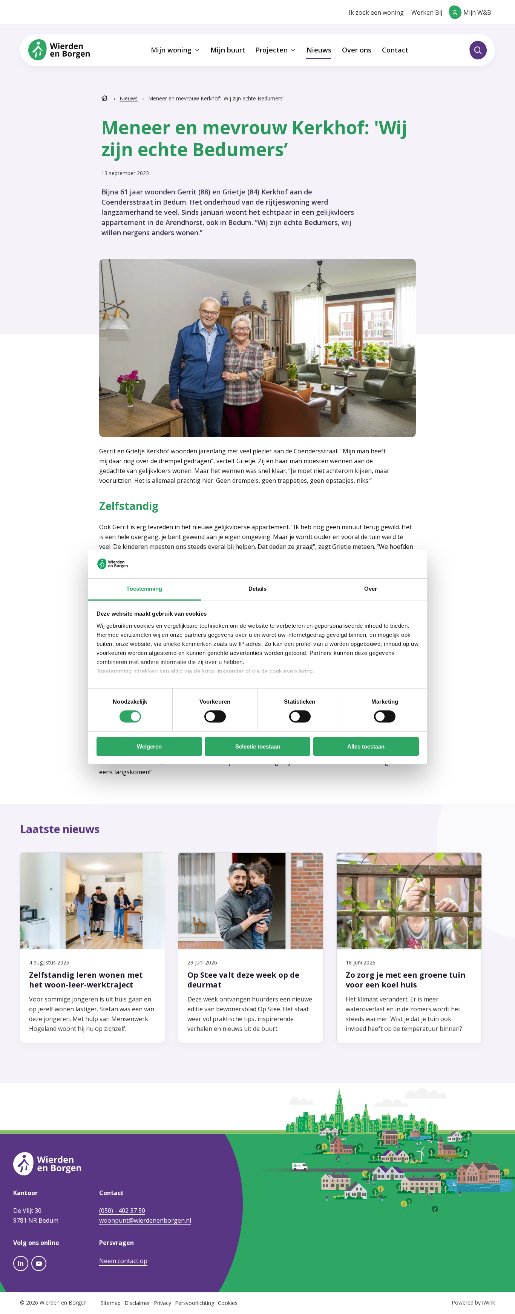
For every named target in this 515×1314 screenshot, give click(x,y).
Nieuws (129, 98)
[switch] (215, 716)
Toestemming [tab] (144, 588)
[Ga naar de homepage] (59, 49)
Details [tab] (257, 588)
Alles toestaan (366, 746)
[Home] (105, 98)
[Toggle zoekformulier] (478, 50)
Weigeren (149, 746)
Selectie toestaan (257, 746)
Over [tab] (370, 588)
